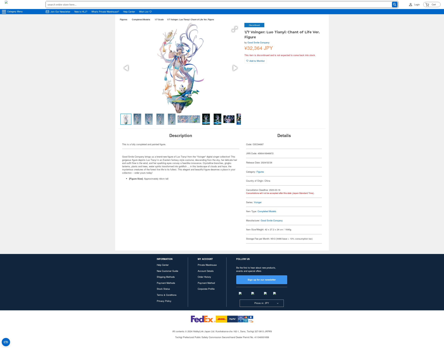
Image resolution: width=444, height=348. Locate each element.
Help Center (129, 11)
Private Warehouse (207, 264)
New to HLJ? (80, 11)
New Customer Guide (167, 271)
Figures (123, 19)
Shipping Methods (166, 276)
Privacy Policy (164, 301)
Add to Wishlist (257, 60)
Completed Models (141, 19)
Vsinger (258, 202)
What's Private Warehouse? (105, 11)
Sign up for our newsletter (262, 279)
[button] (234, 29)
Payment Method (206, 283)
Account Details (206, 271)
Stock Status (163, 288)
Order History (204, 276)
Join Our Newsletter (60, 11)
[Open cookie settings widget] (6, 342)
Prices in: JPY (261, 303)
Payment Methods (166, 283)
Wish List (143, 11)
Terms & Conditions (167, 294)
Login (417, 4)
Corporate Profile (206, 288)
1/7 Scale (159, 19)
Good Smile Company (258, 42)
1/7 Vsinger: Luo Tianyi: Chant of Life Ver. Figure (190, 19)
